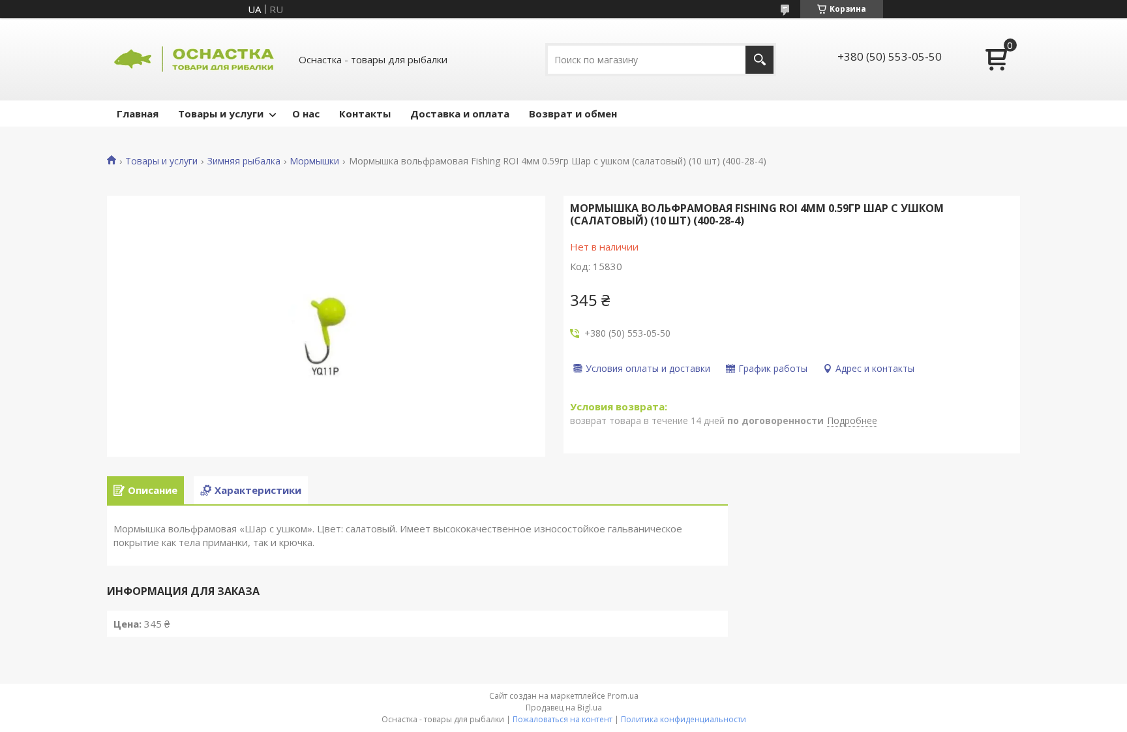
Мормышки (314, 161)
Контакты (365, 113)
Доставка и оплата (459, 113)
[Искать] (759, 60)
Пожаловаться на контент (562, 719)
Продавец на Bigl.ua (564, 707)
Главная (137, 113)
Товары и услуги (220, 113)
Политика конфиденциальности (683, 719)
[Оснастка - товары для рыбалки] (195, 59)
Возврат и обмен (573, 113)
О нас (306, 113)
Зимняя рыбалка (243, 161)
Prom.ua (623, 695)
